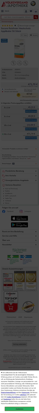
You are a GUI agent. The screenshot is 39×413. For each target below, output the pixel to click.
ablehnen (23, 394)
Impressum (26, 392)
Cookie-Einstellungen (14, 397)
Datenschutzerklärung (8, 392)
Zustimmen (7, 399)
